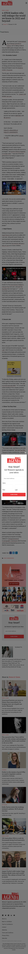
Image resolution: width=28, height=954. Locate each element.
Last (16, 490)
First (3, 490)
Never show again (14, 501)
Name (4, 483)
